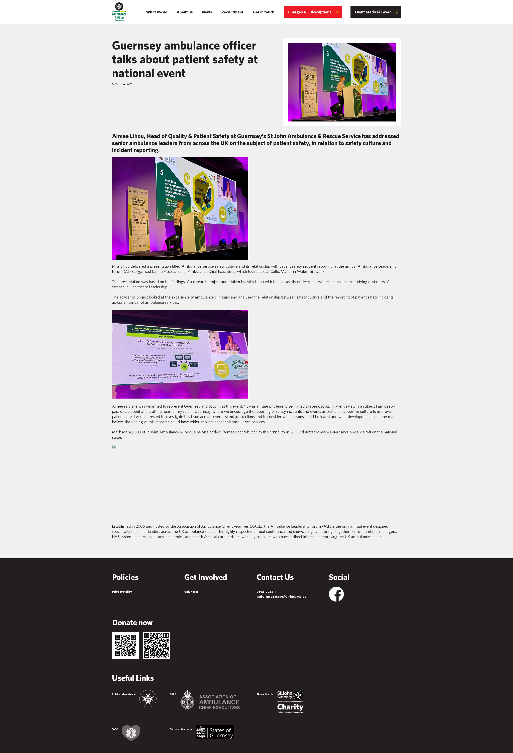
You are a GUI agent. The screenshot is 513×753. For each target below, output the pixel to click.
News (207, 12)
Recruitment (232, 12)
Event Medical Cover (373, 12)
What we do (156, 12)
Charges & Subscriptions (309, 12)
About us (185, 12)
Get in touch (263, 12)
